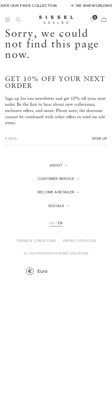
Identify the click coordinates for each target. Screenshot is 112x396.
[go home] (56, 20)
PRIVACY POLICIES (79, 241)
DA (51, 223)
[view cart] (104, 20)
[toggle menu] (7, 20)
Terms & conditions (36, 241)
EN (60, 223)
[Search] (18, 20)
